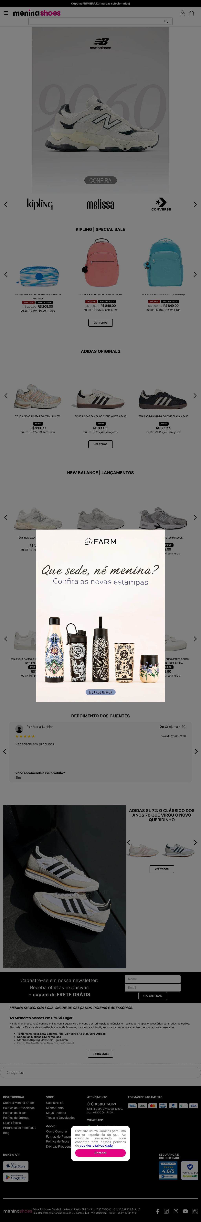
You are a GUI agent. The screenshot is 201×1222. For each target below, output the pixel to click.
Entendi (100, 1153)
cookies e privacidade (96, 1145)
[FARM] (100, 616)
